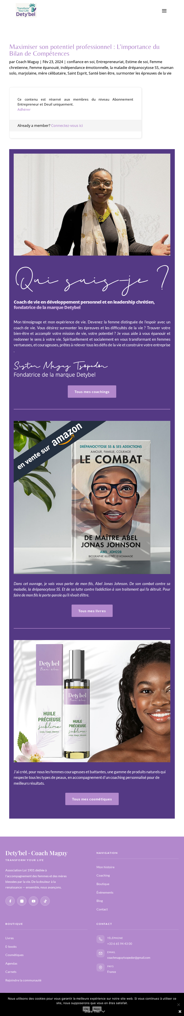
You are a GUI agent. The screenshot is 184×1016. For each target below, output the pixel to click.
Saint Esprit (77, 73)
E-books (11, 946)
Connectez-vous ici (67, 125)
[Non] (178, 1004)
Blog (99, 901)
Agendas (11, 963)
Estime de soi (136, 61)
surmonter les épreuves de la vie (143, 73)
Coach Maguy (27, 61)
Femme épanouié (44, 67)
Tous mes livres (92, 611)
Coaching (103, 875)
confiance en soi (80, 61)
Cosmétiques (14, 955)
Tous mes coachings (92, 391)
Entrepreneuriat (110, 61)
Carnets (10, 972)
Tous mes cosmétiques (92, 799)
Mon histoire (105, 867)
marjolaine (27, 73)
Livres (9, 938)
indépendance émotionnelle (84, 67)
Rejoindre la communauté (23, 980)
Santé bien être (101, 73)
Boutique (102, 884)
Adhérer (24, 109)
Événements (104, 892)
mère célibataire (52, 73)
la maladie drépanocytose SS (134, 67)
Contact (102, 909)
